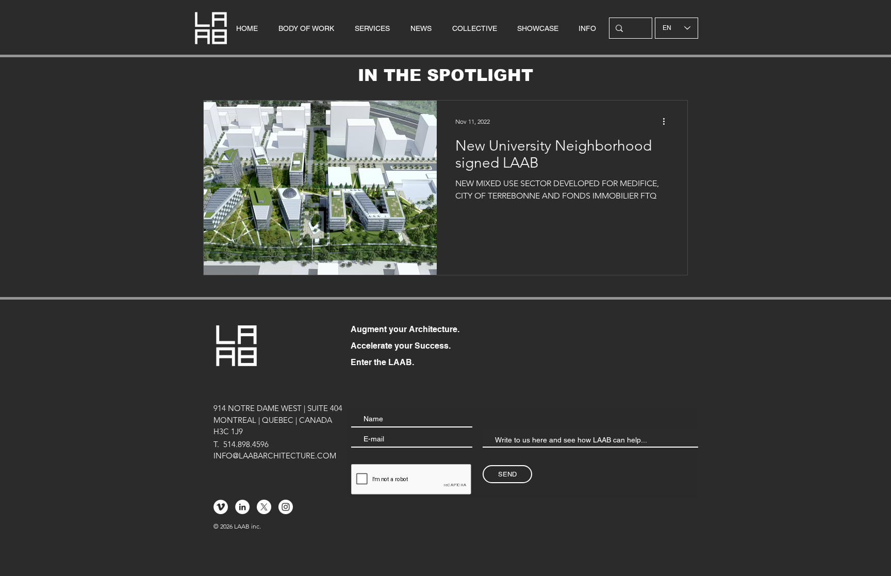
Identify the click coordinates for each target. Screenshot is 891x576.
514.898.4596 (246, 444)
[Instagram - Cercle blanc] (285, 507)
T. (216, 444)
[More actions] (667, 122)
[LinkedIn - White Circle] (242, 507)
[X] (264, 507)
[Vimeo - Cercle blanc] (220, 507)
